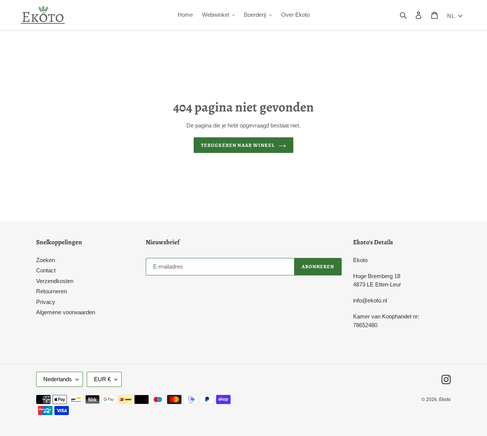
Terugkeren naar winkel (238, 145)
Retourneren (51, 291)
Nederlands (57, 379)
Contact (46, 270)
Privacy (45, 302)
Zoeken (45, 260)
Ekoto (445, 399)
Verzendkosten (54, 281)
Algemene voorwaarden (65, 312)
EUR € (102, 379)
